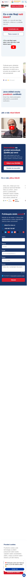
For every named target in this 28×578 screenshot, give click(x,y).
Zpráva (3, 264)
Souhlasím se (7, 275)
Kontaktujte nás (13, 29)
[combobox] (5, 2)
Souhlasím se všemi (13, 572)
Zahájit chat (15, 569)
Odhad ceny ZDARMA (17, 6)
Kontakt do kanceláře (13, 168)
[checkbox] (2, 276)
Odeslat (13, 280)
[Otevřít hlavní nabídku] (25, 6)
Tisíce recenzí (12, 34)
